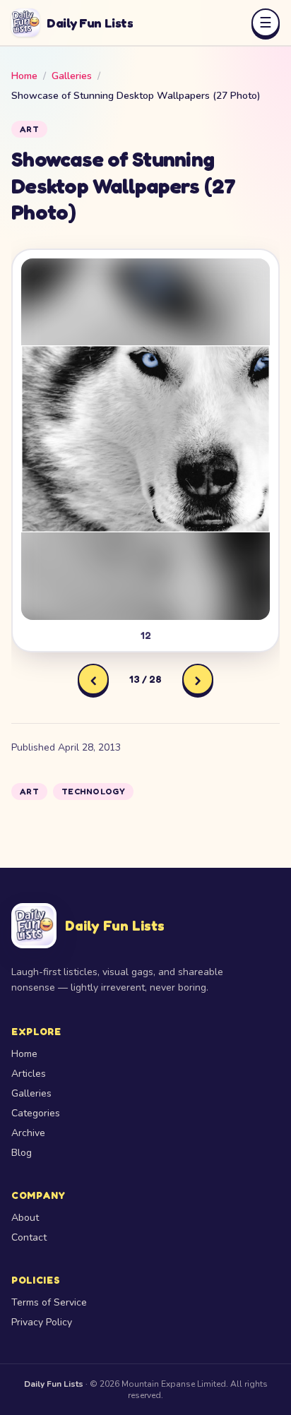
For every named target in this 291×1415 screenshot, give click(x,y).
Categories (35, 1113)
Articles (28, 1073)
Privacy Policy (41, 1322)
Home (24, 76)
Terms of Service (49, 1302)
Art (29, 129)
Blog (21, 1152)
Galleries (72, 76)
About (25, 1217)
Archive (28, 1133)
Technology (93, 791)
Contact (29, 1237)
